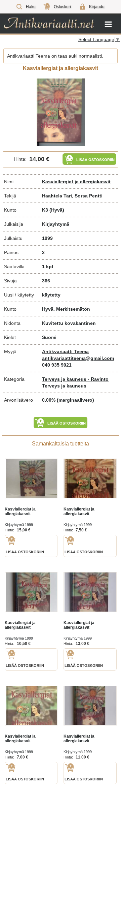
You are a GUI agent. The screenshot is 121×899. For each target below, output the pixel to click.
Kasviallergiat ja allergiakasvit (76, 181)
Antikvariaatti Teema (65, 351)
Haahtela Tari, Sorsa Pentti (72, 195)
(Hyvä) (56, 210)
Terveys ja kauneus (64, 386)
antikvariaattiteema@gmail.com (78, 358)
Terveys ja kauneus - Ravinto (75, 379)
